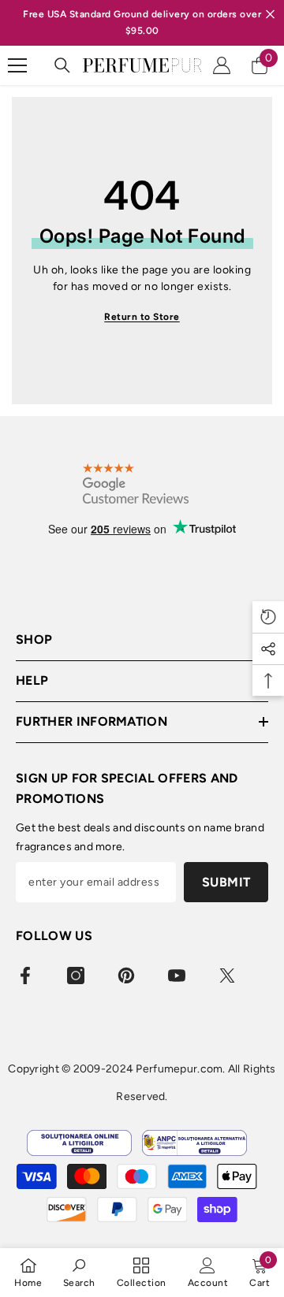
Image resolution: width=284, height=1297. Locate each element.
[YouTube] (176, 975)
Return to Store (142, 316)
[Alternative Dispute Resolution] (194, 1143)
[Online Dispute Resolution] (79, 1143)
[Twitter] (227, 975)
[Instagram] (75, 975)
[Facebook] (25, 975)
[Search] (62, 65)
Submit (226, 882)
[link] (79, 1272)
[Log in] (221, 65)
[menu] (17, 65)
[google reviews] (136, 483)
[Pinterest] (126, 975)
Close (270, 14)
